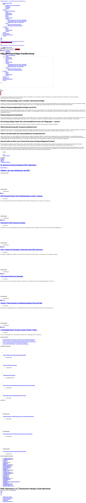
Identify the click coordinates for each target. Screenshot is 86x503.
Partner (4, 35)
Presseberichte (7, 478)
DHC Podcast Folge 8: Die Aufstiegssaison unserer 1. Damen (21, 196)
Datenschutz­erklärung (8, 501)
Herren (7, 16)
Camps (7, 23)
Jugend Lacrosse (7, 473)
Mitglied (5, 475)
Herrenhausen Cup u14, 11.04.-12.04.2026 (17, 20)
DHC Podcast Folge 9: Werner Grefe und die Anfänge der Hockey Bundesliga (18, 340)
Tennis (4, 32)
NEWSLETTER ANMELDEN (6, 42)
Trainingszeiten (9, 14)
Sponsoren (6, 479)
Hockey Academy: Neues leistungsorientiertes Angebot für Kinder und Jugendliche (19, 341)
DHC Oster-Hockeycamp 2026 (14, 24)
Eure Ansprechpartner (8, 34)
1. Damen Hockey (7, 458)
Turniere (7, 18)
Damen (7, 15)
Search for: (3, 48)
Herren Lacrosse (7, 470)
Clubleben (5, 462)
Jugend (7, 31)
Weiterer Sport (7, 484)
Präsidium (8, 6)
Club (4, 4)
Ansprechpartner (6, 499)
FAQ (4, 154)
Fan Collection (6, 33)
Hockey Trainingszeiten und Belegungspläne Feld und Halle (21, 303)
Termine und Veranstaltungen (11, 481)
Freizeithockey (7, 465)
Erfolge (7, 8)
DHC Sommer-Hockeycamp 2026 (15, 25)
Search (17, 49)
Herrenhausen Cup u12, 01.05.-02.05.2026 (17, 21)
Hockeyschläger (6, 155)
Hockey (4, 9)
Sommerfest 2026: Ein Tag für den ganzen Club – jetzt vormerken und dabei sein (19, 339)
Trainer (7, 12)
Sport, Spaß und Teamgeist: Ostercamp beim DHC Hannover (22, 249)
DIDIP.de (14, 490)
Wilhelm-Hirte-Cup (8, 486)
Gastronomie (6, 466)
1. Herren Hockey (7, 459)
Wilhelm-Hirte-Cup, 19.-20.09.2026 (15, 22)
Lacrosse (5, 26)
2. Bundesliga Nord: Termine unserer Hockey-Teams (19, 330)
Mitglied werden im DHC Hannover (13, 5)
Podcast (5, 476)
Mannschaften (9, 13)
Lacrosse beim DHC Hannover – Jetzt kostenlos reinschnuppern (16, 343)
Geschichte (8, 7)
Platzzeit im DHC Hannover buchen (13, 223)
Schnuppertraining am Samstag (12, 276)
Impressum (5, 500)
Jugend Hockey (9, 17)
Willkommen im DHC (7, 3)
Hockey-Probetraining (10, 11)
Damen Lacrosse (7, 464)
